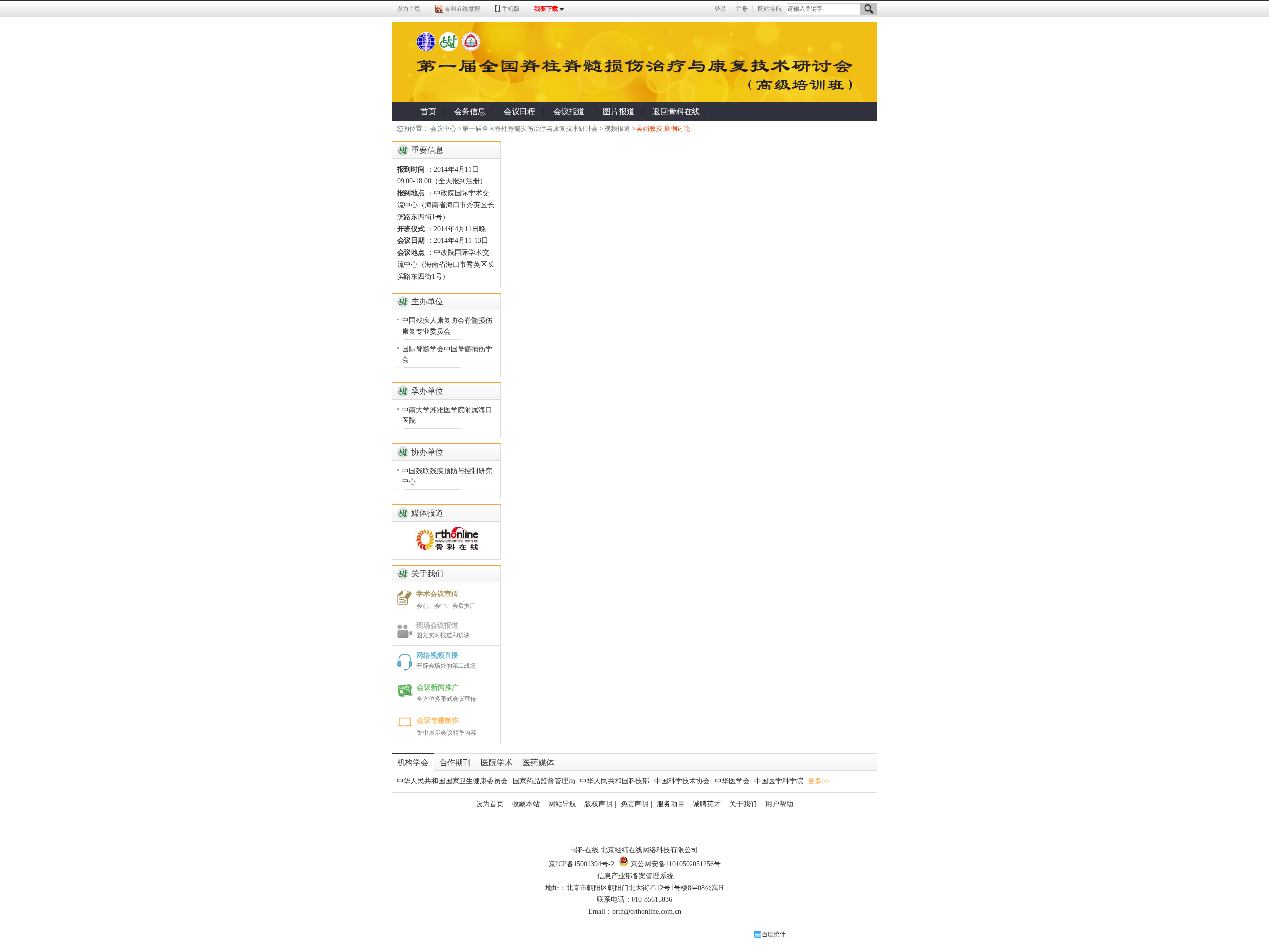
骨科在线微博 (462, 8)
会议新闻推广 (438, 687)
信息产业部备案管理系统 (635, 876)
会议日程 (519, 111)
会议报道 (569, 111)
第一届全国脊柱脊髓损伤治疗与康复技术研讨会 (530, 128)
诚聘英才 (707, 804)
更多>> (819, 781)
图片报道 (618, 111)
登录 (720, 8)
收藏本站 (526, 804)
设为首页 (490, 804)
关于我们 (743, 804)
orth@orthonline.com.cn (646, 911)
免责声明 (634, 804)
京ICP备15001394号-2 (581, 864)
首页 (428, 111)
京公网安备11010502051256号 (675, 864)
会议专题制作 (438, 720)
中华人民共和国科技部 (614, 781)
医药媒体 (538, 762)
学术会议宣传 (437, 593)
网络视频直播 (437, 655)
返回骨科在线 (676, 111)
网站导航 (770, 8)
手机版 (510, 8)
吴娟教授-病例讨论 (663, 128)
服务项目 (671, 804)
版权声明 (598, 804)
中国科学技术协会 (682, 781)
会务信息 (470, 111)
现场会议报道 (437, 625)
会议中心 (443, 128)
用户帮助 (779, 804)
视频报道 (617, 128)
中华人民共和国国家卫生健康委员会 (452, 781)
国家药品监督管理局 (544, 781)
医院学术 (497, 762)
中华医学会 (732, 781)
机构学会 (413, 762)
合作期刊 (455, 762)
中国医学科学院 (778, 781)
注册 (742, 8)
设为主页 (408, 8)
